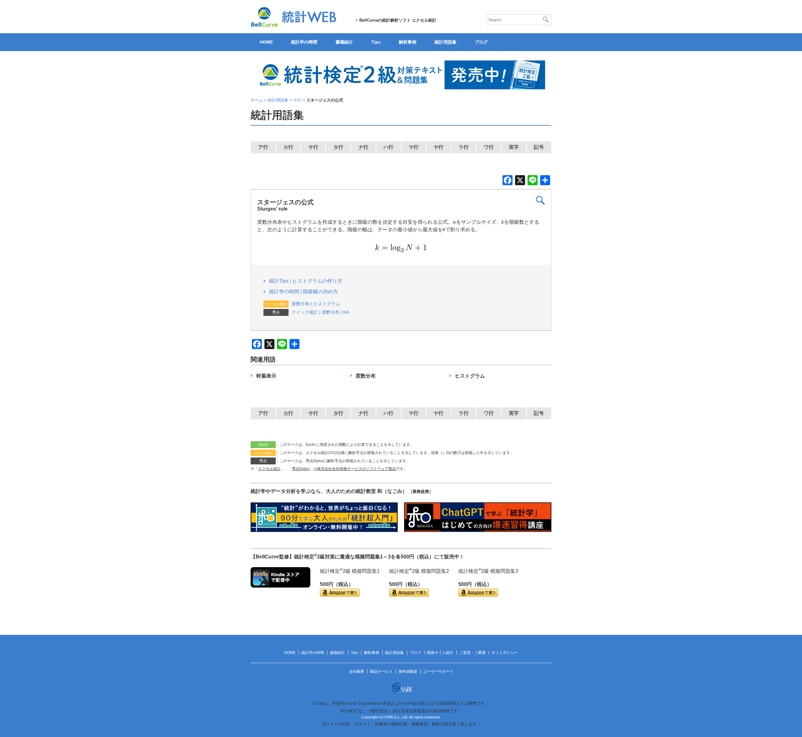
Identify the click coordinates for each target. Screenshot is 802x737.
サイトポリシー (505, 653)
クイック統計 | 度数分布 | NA (320, 312)
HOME (266, 41)
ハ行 (388, 147)
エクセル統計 (269, 469)
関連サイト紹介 (440, 653)
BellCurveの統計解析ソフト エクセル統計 (397, 20)
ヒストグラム (470, 376)
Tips (376, 41)
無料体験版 (407, 671)
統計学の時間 (304, 41)
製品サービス (381, 671)
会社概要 (356, 671)
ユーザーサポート (438, 671)
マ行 (414, 147)
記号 (539, 147)
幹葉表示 (266, 376)
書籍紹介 (344, 41)
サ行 (313, 147)
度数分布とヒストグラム (316, 303)
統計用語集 (445, 41)
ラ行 (464, 147)
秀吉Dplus (301, 469)
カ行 (288, 147)
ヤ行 (439, 147)
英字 (514, 147)
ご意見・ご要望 (472, 653)
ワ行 (489, 147)
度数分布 (366, 376)
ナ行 (363, 147)
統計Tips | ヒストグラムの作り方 (305, 281)
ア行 (263, 147)
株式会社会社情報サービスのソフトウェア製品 (356, 469)
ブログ (481, 41)
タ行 (338, 147)
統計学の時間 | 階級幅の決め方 (303, 291)
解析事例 (407, 41)
